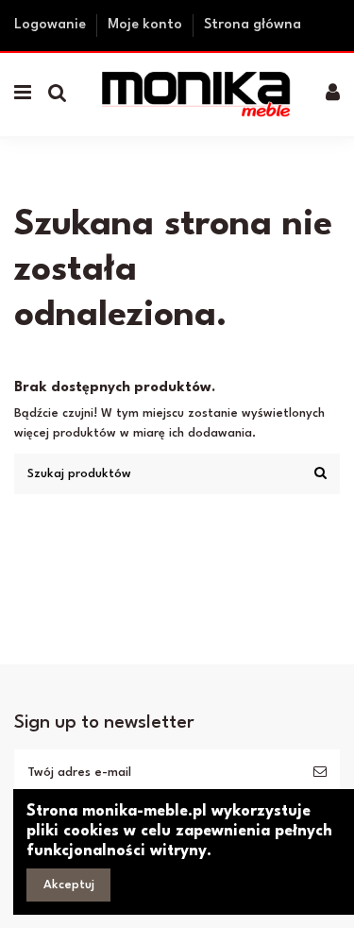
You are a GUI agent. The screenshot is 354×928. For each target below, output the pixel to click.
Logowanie (52, 25)
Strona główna (252, 25)
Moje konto (147, 25)
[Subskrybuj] (320, 772)
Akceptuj (68, 885)
